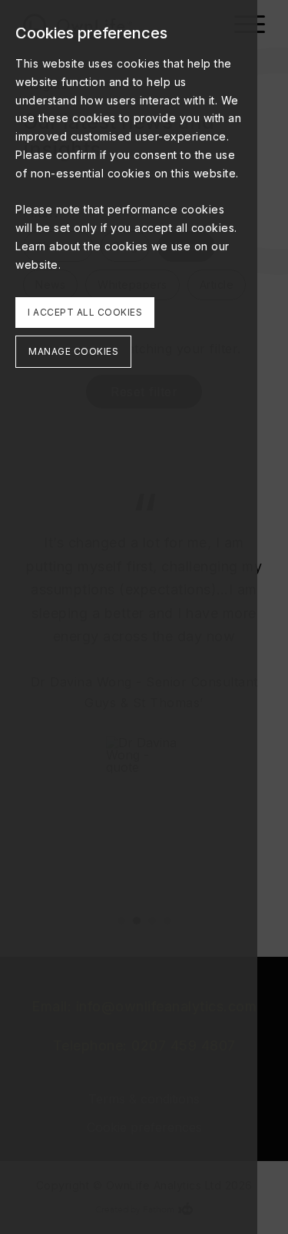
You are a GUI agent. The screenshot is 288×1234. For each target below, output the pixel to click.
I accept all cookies (85, 312)
